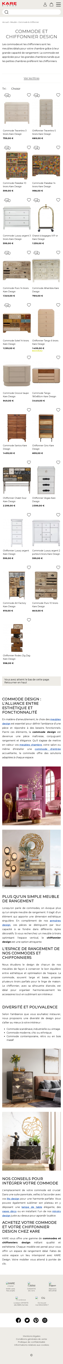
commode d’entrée (48, 749)
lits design (13, 1198)
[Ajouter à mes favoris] (29, 95)
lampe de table (32, 1207)
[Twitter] (27, 1320)
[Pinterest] (36, 1320)
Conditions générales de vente (31, 1339)
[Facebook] (18, 1320)
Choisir (15, 88)
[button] (31, 78)
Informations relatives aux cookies (31, 1345)
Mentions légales (31, 1336)
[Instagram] (44, 1320)
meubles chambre (30, 744)
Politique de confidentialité (31, 1342)
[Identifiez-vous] (45, 4)
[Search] (6, 12)
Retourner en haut (15, 682)
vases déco (9, 1211)
